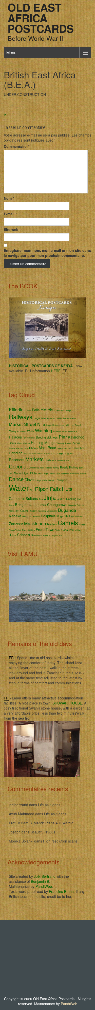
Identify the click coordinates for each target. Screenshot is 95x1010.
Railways (20, 416)
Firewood (57, 431)
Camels (68, 522)
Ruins (12, 535)
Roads (64, 467)
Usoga (82, 524)
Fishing (73, 467)
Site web (11, 229)
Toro (41, 499)
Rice (32, 490)
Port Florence (28, 437)
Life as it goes (49, 804)
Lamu (32, 504)
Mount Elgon (21, 473)
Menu (11, 52)
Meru (40, 473)
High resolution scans (60, 841)
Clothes (26, 443)
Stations (69, 516)
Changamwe (57, 504)
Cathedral (17, 498)
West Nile (74, 473)
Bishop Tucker (15, 530)
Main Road (47, 447)
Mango (60, 453)
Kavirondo (76, 437)
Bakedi (51, 480)
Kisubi (19, 443)
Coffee (59, 418)
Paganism (39, 418)
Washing (43, 430)
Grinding (16, 452)
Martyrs (52, 524)
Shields (12, 448)
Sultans (32, 498)
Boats (12, 443)
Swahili (78, 425)
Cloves (30, 479)
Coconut (18, 466)
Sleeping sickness (46, 437)
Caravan (59, 410)
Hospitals (48, 515)
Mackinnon (35, 523)
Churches (78, 448)
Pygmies (27, 453)
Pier (63, 436)
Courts (24, 511)
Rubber (68, 443)
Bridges (21, 504)
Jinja (50, 497)
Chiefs (11, 511)
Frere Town (45, 529)
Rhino (24, 530)
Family (56, 467)
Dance (16, 479)
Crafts (28, 410)
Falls (36, 409)
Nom (9, 198)
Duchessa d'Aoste (36, 467)
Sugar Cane (57, 535)
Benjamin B (40, 881)
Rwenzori (51, 418)
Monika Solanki (21, 841)
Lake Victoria (37, 453)
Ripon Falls (48, 488)
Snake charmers (64, 448)
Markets (34, 459)
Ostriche (80, 505)
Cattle (44, 480)
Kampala (42, 511)
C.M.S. (61, 499)
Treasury (60, 443)
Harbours (50, 460)
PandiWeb (43, 886)
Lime (26, 448)
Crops (48, 425)
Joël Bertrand (44, 876)
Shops (68, 410)
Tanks (57, 530)
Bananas (36, 535)
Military (78, 530)
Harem (83, 473)
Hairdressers (58, 425)
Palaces (15, 437)
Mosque (14, 431)
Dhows (33, 448)
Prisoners (16, 459)
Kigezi (46, 473)
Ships (38, 480)
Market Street (22, 424)
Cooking (71, 499)
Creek (42, 505)
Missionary (55, 473)
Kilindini (17, 409)
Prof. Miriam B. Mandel (27, 822)
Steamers (65, 473)
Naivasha (79, 516)
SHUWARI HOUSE (67, 702)
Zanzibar (16, 523)
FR (65, 370)
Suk (67, 460)
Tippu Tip (47, 535)
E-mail (10, 213)
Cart (17, 511)
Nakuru (23, 431)
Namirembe (52, 511)
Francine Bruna (61, 891)
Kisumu (19, 448)
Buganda (67, 510)
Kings (59, 516)
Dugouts (69, 453)
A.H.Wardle (64, 822)
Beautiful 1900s (42, 831)
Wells (30, 431)
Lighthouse (69, 425)
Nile (41, 424)
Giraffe (47, 453)
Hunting (37, 442)
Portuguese (27, 516)
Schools (23, 534)
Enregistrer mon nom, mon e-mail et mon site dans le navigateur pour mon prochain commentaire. (47, 253)
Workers (61, 460)
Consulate (67, 530)
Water (19, 487)
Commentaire (16, 146)
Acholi (76, 443)
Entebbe (36, 516)
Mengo (49, 442)
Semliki (48, 467)
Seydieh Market (69, 418)
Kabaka (15, 515)
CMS (53, 453)
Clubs (33, 473)
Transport (61, 480)
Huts (67, 488)
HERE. (56, 370)
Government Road (70, 431)
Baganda (72, 505)
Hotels (47, 409)
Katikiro (31, 530)
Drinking (33, 511)
